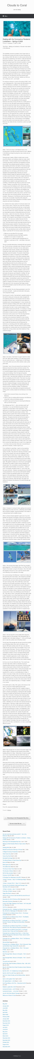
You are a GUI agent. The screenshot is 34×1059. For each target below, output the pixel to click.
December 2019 (6, 1021)
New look (5, 951)
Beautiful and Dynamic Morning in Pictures (12, 849)
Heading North (6, 847)
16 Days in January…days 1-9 (10, 889)
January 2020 (6, 1019)
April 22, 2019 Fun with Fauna (9, 973)
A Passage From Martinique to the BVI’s (12, 877)
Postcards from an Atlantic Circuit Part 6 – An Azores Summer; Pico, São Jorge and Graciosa (15, 926)
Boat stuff (5, 862)
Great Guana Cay (7, 854)
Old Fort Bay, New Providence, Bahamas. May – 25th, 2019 (16, 963)
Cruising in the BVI (7, 875)
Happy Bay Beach (7, 893)
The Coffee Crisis (7, 866)
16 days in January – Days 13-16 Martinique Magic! (14, 879)
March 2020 (5, 1014)
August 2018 (6, 1044)
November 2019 (6, 1023)
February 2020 (6, 1016)
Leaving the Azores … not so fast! (11, 991)
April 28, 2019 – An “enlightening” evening (12, 971)
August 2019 (6, 1025)
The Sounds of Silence (8, 871)
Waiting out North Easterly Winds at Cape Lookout (14, 843)
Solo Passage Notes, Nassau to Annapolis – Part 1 (14, 957)
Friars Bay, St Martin (7, 891)
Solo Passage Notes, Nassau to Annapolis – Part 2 (14, 954)
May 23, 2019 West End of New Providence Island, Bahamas (17, 967)
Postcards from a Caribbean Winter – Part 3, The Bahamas (16, 938)
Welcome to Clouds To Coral (9, 995)
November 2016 (6, 1046)
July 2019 (5, 1027)
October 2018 (6, 1042)
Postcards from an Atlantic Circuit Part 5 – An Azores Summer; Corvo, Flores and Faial (15, 930)
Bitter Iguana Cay (7, 864)
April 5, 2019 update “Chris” (9, 979)
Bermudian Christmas (8, 901)
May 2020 (5, 1010)
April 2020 (5, 1012)
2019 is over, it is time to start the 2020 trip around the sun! (16, 895)
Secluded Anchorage (7, 858)
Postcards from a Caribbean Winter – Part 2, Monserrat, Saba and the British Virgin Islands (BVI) (17, 945)
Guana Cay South (7, 856)
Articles (9, 810)
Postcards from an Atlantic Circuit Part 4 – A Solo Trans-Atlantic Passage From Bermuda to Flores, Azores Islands (16, 933)
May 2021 (5, 1004)
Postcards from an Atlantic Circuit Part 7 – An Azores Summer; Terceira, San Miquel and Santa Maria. (15, 921)
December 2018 (6, 1038)
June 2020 (5, 1008)
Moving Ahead (6, 942)
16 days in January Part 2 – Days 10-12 (12, 883)
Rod (20, 43)
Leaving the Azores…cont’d (9, 989)
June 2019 (5, 1029)
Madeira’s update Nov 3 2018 (9, 987)
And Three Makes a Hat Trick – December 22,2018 (14, 983)
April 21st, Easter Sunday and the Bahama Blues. (14, 975)
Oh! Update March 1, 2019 (9, 981)
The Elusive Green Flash (8, 869)
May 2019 (5, 1031)
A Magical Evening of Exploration (10, 851)
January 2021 (6, 1006)
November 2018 (6, 1040)
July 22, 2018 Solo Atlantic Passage (11, 993)
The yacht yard (6, 961)
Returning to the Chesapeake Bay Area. (17, 818)
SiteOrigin (16, 1055)
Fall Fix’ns (5, 907)
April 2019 (5, 1033)
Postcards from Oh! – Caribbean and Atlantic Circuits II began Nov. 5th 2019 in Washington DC (17, 910)
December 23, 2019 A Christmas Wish (11, 899)
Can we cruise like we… (17, 823)
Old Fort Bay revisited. (8, 873)
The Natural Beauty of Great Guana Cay (12, 860)
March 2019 (5, 1036)
